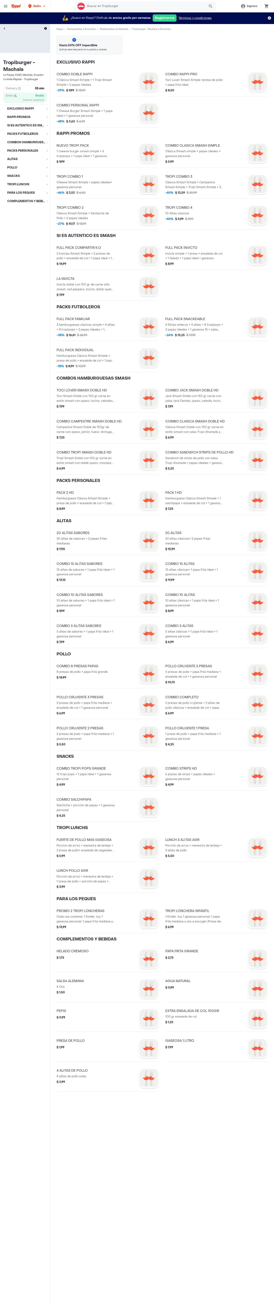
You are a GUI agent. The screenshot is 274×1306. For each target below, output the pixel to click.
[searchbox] (145, 6)
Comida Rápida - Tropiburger (20, 79)
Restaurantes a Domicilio (81, 29)
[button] (37, 6)
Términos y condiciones (195, 18)
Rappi (60, 29)
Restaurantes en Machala (114, 29)
